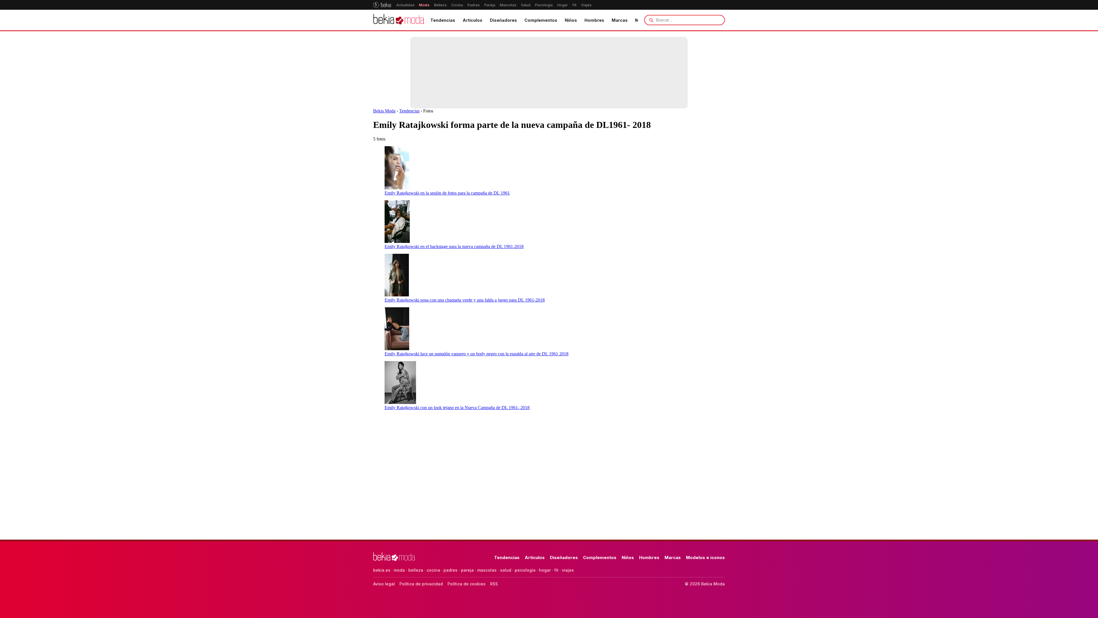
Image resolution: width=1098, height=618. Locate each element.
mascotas (487, 570)
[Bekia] (382, 5)
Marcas (620, 20)
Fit (574, 5)
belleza (415, 570)
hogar (545, 570)
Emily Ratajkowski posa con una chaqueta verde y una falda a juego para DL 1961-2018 (465, 300)
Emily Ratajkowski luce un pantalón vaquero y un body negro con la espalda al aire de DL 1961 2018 (476, 353)
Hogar (562, 5)
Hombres (594, 20)
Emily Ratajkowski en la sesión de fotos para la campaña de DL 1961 (447, 193)
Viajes (586, 5)
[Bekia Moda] (398, 20)
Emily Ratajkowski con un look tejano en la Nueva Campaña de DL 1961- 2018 (457, 407)
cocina (433, 570)
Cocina (457, 5)
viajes (568, 570)
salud (505, 570)
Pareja (489, 5)
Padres (474, 5)
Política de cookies (466, 583)
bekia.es (381, 570)
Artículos (472, 20)
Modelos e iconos (705, 557)
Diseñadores (503, 20)
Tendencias (442, 20)
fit (556, 570)
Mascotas (508, 5)
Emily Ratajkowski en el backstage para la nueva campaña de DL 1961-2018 (454, 246)
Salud (525, 5)
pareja (467, 570)
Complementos (540, 20)
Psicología (544, 5)
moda (399, 570)
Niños (571, 20)
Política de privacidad (421, 583)
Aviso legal (384, 583)
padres (450, 570)
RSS (494, 583)
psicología (525, 570)
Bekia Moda (384, 110)
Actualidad (405, 5)
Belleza (440, 5)
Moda (424, 5)
